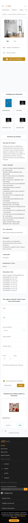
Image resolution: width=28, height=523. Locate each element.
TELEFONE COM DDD (7, 346)
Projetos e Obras (6, 498)
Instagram (6, 478)
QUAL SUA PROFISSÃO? (7, 327)
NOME (4, 308)
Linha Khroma (6, 418)
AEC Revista (14, 10)
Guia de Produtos (5, 10)
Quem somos (4, 448)
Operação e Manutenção (8, 508)
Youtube (6, 468)
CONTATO (8, 425)
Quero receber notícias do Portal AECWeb (14, 381)
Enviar (20, 385)
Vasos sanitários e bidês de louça (17, 14)
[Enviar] (26, 489)
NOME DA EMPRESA (7, 336)
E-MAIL (4, 317)
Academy (21, 10)
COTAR (20, 425)
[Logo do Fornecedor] (8, 41)
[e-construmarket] (7, 493)
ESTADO (4, 355)
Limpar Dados (7, 385)
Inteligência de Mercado (8, 503)
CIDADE (15, 355)
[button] (2, 431)
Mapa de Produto (5, 455)
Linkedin (6, 473)
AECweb (4, 14)
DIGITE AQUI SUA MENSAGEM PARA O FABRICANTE (13, 365)
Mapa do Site (4, 452)
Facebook (6, 464)
